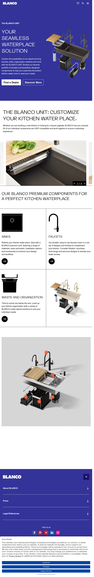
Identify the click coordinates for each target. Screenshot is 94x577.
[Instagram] (58, 533)
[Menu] (87, 3)
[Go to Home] (10, 3)
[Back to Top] (86, 477)
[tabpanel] (46, 163)
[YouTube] (46, 533)
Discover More (33, 82)
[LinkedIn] (52, 533)
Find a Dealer (11, 82)
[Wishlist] (77, 3)
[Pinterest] (40, 533)
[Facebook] (34, 533)
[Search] (82, 3)
